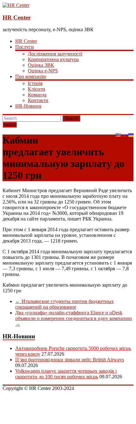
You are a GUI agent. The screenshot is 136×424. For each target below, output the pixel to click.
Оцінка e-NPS (43, 70)
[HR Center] (16, 5)
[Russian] (124, 135)
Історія (35, 83)
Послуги (24, 46)
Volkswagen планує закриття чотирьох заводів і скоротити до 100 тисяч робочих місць (66, 373)
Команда (37, 94)
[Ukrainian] (130, 135)
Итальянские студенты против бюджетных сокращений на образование (64, 304)
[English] (118, 135)
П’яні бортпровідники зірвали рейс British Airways (69, 359)
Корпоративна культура (53, 59)
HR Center (17, 17)
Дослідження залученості (55, 53)
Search (71, 118)
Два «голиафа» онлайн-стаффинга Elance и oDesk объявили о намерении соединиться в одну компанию (73, 318)
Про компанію (30, 76)
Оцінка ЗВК (41, 65)
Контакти (38, 100)
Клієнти (36, 89)
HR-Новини (28, 106)
